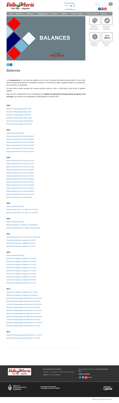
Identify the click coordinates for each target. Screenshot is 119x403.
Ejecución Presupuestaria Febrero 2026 (20, 121)
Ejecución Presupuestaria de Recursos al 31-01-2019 (24, 322)
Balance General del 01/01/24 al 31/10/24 (20, 167)
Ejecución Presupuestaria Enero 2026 (19, 124)
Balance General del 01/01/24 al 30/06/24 (20, 179)
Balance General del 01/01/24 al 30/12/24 (20, 161)
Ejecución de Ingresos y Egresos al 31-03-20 (21, 277)
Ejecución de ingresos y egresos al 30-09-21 (21, 240)
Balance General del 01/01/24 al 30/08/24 (20, 173)
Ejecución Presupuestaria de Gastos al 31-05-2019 (23, 301)
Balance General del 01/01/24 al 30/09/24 (20, 170)
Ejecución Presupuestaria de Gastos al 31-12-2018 (23, 338)
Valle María (19, 14)
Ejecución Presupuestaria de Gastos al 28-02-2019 (23, 319)
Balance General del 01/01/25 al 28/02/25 (20, 148)
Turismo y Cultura (77, 14)
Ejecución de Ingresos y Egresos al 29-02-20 (21, 280)
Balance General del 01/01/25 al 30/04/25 (20, 142)
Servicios (54, 14)
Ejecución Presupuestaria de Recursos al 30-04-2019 (24, 304)
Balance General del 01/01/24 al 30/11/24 (20, 164)
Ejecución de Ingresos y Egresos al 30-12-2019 (22, 292)
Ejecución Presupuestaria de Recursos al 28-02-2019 (24, 316)
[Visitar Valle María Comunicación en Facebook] (99, 9)
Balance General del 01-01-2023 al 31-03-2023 (22, 212)
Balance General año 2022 (15, 222)
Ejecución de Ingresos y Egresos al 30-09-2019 (22, 295)
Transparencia (42, 14)
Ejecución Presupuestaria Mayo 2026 (19, 112)
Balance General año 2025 (15, 133)
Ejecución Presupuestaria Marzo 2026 (19, 118)
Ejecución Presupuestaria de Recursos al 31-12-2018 (24, 335)
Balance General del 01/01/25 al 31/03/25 (20, 145)
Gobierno (30, 14)
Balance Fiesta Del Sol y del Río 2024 (19, 197)
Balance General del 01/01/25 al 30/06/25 (20, 136)
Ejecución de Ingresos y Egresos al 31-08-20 (21, 261)
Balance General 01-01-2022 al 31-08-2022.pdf (22, 225)
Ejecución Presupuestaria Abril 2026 (19, 115)
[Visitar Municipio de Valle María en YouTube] (105, 9)
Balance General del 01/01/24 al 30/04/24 (20, 185)
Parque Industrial (92, 14)
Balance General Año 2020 (15, 255)
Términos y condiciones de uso (102, 399)
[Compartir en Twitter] (8, 64)
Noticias (103, 14)
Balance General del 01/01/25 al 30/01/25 (20, 151)
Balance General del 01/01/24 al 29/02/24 (20, 191)
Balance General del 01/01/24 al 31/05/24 (20, 182)
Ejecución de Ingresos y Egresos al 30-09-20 (21, 258)
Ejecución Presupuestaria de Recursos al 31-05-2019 (24, 298)
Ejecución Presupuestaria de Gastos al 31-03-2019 (23, 313)
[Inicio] (20, 6)
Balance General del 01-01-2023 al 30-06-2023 (22, 209)
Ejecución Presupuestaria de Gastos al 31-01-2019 (23, 326)
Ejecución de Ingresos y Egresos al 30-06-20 (21, 267)
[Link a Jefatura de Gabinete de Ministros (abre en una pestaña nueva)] (17, 387)
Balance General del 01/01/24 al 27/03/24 (20, 188)
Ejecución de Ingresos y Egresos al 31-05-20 (21, 271)
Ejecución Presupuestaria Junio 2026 (19, 109)
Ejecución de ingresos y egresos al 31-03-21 (21, 246)
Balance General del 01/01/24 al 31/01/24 (20, 194)
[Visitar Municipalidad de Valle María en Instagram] (102, 9)
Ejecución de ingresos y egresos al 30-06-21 (21, 243)
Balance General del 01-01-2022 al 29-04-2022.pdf (23, 228)
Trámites (64, 14)
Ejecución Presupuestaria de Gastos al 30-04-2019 (23, 307)
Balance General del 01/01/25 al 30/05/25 (20, 139)
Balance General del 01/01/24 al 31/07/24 (20, 176)
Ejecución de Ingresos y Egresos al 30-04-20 (21, 274)
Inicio (11, 14)
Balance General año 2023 (15, 206)
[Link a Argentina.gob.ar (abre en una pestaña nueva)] (107, 388)
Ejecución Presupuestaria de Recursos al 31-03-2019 (24, 310)
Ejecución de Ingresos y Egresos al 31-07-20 (21, 264)
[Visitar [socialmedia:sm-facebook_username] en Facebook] (10, 64)
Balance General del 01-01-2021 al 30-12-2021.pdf (23, 237)
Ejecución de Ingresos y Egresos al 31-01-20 (21, 283)
